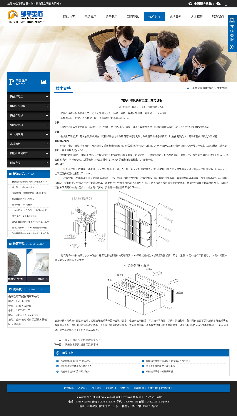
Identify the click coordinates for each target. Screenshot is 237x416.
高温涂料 (15, 143)
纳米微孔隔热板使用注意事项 (82, 344)
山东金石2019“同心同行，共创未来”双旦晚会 (32, 210)
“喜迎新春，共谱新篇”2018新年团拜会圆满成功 (33, 193)
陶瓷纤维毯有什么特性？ (23, 199)
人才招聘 (197, 16)
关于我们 (112, 16)
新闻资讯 (133, 16)
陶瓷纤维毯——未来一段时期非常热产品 (30, 233)
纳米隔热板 (16, 125)
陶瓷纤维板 (16, 115)
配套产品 (15, 162)
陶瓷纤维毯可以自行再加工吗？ (76, 360)
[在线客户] (232, 33)
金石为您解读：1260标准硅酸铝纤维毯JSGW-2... (34, 227)
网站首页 (69, 16)
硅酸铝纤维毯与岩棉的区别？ (160, 371)
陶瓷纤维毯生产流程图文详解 (75, 371)
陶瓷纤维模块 (18, 106)
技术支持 (154, 16)
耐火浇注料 (16, 134)
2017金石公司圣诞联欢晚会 (24, 216)
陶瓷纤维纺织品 (19, 153)
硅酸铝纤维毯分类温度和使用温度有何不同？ (168, 360)
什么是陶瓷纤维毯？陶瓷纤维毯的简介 (29, 181)
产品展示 (90, 16)
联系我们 (218, 16)
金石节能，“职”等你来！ (23, 204)
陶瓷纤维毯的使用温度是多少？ (83, 340)
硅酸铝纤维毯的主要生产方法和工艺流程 (30, 222)
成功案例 (175, 16)
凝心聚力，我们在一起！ (23, 187)
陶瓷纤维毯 (16, 96)
